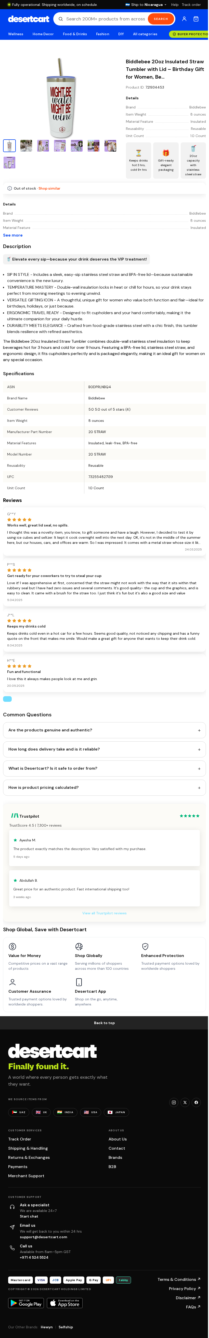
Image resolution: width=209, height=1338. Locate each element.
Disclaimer (188, 1297)
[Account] (184, 19)
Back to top (104, 1023)
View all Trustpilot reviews (104, 913)
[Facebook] (196, 1102)
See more (13, 235)
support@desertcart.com (43, 1237)
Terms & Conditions (179, 1279)
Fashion (102, 34)
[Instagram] (173, 1102)
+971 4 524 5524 (34, 1257)
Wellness (15, 34)
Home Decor (43, 34)
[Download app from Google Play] (26, 1303)
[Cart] (196, 19)
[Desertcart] (28, 19)
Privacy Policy (185, 1288)
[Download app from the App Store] (65, 1303)
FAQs (193, 1307)
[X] (185, 1102)
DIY (121, 34)
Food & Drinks (75, 34)
